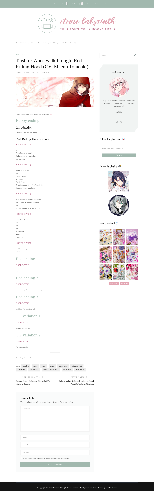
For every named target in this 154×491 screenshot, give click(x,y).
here (51, 114)
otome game (63, 366)
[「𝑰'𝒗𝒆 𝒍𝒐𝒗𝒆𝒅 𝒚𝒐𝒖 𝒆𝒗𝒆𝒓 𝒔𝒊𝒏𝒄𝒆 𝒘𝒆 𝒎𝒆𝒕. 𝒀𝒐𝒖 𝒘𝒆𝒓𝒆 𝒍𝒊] (106, 272)
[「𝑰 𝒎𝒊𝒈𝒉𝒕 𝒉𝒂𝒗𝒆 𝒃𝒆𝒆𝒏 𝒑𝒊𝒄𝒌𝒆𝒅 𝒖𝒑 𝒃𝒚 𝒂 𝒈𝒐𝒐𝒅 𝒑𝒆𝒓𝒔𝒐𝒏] (132, 237)
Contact (107, 3)
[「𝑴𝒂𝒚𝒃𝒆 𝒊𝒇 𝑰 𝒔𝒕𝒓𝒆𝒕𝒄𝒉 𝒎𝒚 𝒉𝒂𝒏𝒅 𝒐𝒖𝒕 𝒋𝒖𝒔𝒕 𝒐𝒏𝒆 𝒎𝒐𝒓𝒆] (106, 254)
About (64, 3)
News (89, 3)
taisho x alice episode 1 (50, 369)
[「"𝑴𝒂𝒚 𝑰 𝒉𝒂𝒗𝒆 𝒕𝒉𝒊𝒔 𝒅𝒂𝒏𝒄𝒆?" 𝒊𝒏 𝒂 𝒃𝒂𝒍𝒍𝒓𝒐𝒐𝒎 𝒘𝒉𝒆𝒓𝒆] (132, 254)
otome (52, 366)
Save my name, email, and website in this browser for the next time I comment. (46, 458)
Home (56, 3)
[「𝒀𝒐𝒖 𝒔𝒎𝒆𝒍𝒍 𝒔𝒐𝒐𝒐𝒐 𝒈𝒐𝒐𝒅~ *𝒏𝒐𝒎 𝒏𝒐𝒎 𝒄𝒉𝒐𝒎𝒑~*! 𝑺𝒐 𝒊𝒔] (106, 237)
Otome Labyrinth (54, 488)
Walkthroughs (76, 3)
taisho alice (21, 369)
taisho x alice (34, 369)
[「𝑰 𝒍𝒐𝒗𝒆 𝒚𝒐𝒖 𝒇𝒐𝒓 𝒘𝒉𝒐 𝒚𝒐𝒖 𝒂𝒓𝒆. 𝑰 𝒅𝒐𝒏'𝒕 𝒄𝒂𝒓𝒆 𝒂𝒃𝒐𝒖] (119, 254)
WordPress (108, 488)
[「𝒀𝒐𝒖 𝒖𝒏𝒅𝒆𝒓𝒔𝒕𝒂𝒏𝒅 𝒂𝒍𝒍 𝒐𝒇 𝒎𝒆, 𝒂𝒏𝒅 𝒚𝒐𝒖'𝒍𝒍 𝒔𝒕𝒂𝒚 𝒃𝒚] (119, 237)
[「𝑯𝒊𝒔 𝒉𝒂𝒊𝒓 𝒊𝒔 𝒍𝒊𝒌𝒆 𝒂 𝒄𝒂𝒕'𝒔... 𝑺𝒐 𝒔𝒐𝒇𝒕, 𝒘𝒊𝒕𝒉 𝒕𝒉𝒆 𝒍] (119, 272)
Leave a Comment (46, 72)
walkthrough (80, 369)
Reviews (97, 3)
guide (35, 366)
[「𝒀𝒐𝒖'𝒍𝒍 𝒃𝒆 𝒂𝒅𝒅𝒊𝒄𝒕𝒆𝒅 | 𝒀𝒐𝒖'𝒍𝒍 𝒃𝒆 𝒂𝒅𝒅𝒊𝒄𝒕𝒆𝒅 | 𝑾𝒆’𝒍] (132, 272)
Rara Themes (93, 488)
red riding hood (77, 366)
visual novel (67, 369)
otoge (43, 366)
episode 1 (25, 366)
